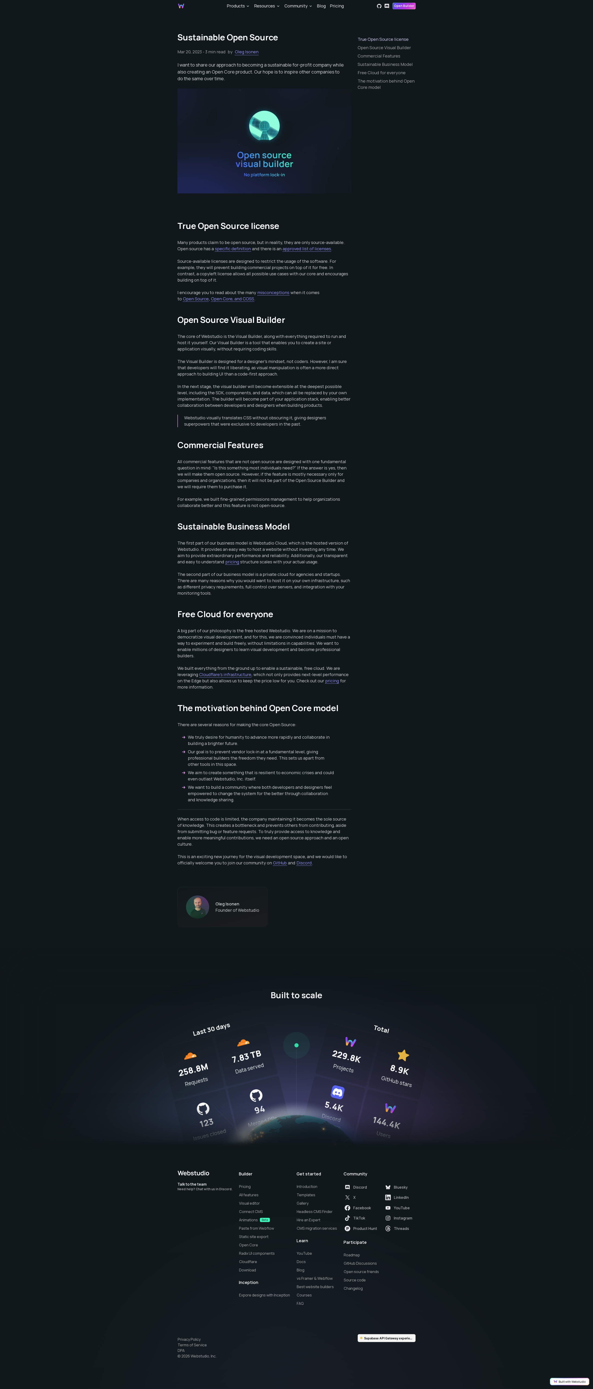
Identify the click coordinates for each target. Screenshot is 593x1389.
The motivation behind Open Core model (387, 84)
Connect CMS (251, 1211)
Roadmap (352, 1254)
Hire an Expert (308, 1219)
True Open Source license (383, 39)
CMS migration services (317, 1228)
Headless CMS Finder (315, 1211)
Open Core (248, 1245)
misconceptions (273, 292)
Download (247, 1270)
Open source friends (361, 1271)
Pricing (337, 6)
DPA (181, 1350)
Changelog (353, 1288)
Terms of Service (192, 1344)
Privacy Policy (189, 1339)
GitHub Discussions (360, 1263)
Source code (355, 1280)
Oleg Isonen (247, 52)
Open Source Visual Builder (384, 47)
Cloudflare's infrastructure (225, 674)
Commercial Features (379, 56)
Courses (304, 1295)
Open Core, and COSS (232, 299)
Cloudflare (248, 1261)
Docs (301, 1261)
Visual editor (249, 1203)
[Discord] (387, 6)
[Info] (296, 1045)
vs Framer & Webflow (315, 1278)
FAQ (300, 1303)
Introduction (307, 1186)
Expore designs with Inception (264, 1295)
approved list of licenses (307, 248)
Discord (304, 863)
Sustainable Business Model (385, 64)
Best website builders (315, 1286)
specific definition (233, 248)
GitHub (280, 863)
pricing (232, 562)
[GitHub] (379, 6)
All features (249, 1194)
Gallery (303, 1203)
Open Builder (404, 6)
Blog (321, 6)
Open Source (196, 299)
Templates (306, 1194)
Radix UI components (257, 1253)
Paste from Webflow (256, 1228)
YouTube (304, 1253)
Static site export (253, 1236)
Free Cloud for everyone (382, 72)
